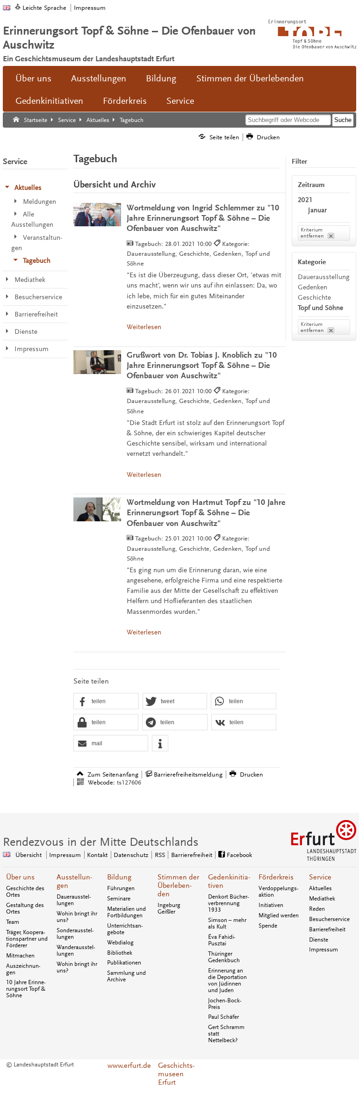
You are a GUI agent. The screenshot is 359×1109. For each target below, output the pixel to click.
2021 (305, 200)
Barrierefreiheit (191, 854)
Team (12, 922)
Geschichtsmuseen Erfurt (176, 1074)
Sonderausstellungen (75, 933)
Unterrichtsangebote (125, 929)
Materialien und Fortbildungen (126, 912)
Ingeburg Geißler (169, 908)
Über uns (33, 78)
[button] (106, 701)
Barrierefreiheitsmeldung (188, 774)
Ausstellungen (98, 78)
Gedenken (312, 287)
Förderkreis (125, 101)
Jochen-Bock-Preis (225, 1003)
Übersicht (28, 854)
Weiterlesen (144, 327)
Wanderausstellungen (76, 950)
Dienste (318, 939)
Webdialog (120, 942)
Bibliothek (119, 953)
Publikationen (124, 962)
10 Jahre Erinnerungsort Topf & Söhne (26, 989)
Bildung (161, 78)
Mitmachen (20, 955)
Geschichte (314, 298)
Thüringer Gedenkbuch (224, 957)
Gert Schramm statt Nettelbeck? (226, 1034)
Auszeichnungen (23, 969)
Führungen (121, 888)
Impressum (90, 7)
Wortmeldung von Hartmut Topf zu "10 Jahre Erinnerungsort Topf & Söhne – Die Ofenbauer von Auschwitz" (206, 512)
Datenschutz (131, 854)
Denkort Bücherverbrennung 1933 (228, 903)
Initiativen (270, 905)
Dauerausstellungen (74, 900)
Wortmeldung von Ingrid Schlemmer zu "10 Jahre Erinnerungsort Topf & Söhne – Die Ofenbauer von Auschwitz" (203, 218)
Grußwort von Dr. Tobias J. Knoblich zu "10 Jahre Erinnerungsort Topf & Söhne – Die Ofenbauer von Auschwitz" (202, 365)
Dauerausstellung (324, 277)
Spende (267, 925)
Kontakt (97, 854)
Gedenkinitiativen (49, 101)
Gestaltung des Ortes (25, 908)
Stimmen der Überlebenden (250, 78)
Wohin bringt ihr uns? (77, 916)
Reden (317, 909)
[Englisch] (6, 7)
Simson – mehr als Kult (227, 923)
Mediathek (322, 898)
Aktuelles (320, 888)
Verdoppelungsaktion (278, 891)
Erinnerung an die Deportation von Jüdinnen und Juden (227, 980)
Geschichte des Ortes (25, 891)
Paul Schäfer (223, 1017)
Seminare (118, 898)
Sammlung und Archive (126, 976)
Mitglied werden (278, 915)
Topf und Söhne (320, 308)
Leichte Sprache (44, 7)
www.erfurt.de (129, 1065)
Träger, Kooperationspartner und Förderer (27, 939)
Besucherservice (329, 919)
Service (180, 101)
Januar (317, 210)
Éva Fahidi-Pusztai (222, 940)
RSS (160, 854)
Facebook (239, 854)
